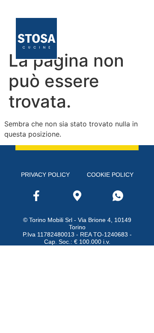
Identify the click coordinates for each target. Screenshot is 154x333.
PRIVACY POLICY (45, 174)
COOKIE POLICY (110, 174)
